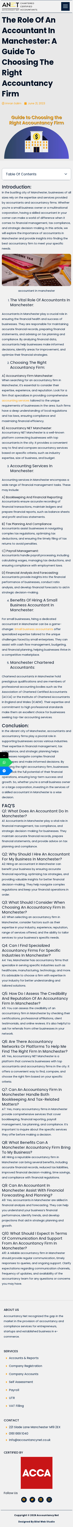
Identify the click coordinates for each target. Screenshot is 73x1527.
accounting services (15, 400)
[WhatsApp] (4, 762)
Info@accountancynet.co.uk (30, 1440)
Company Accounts (23, 1374)
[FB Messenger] (4, 771)
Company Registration (25, 1366)
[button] (65, 174)
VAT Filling (16, 1406)
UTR (12, 1398)
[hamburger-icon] (65, 6)
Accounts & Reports (24, 1358)
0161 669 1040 (18, 1433)
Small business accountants (34, 629)
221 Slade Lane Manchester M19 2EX (34, 1427)
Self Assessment (21, 1382)
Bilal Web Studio (44, 1521)
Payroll (14, 1390)
